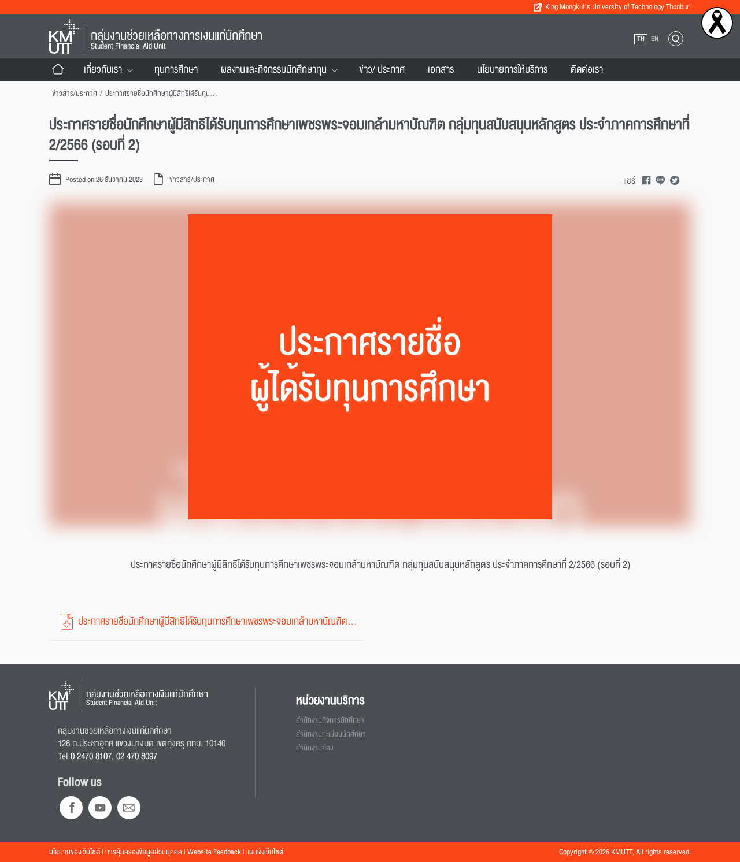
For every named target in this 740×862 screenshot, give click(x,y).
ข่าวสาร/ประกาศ (74, 93)
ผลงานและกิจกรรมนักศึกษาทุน (274, 69)
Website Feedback (214, 852)
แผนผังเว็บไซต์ (264, 852)
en (654, 39)
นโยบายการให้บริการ (512, 69)
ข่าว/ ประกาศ (382, 69)
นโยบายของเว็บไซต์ (74, 852)
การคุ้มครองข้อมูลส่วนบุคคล (143, 852)
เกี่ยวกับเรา (103, 69)
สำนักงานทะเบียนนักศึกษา (331, 734)
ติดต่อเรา (587, 69)
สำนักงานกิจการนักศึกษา (330, 720)
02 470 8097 (136, 756)
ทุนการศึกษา (176, 69)
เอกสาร (441, 69)
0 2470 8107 (91, 756)
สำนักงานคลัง (314, 748)
